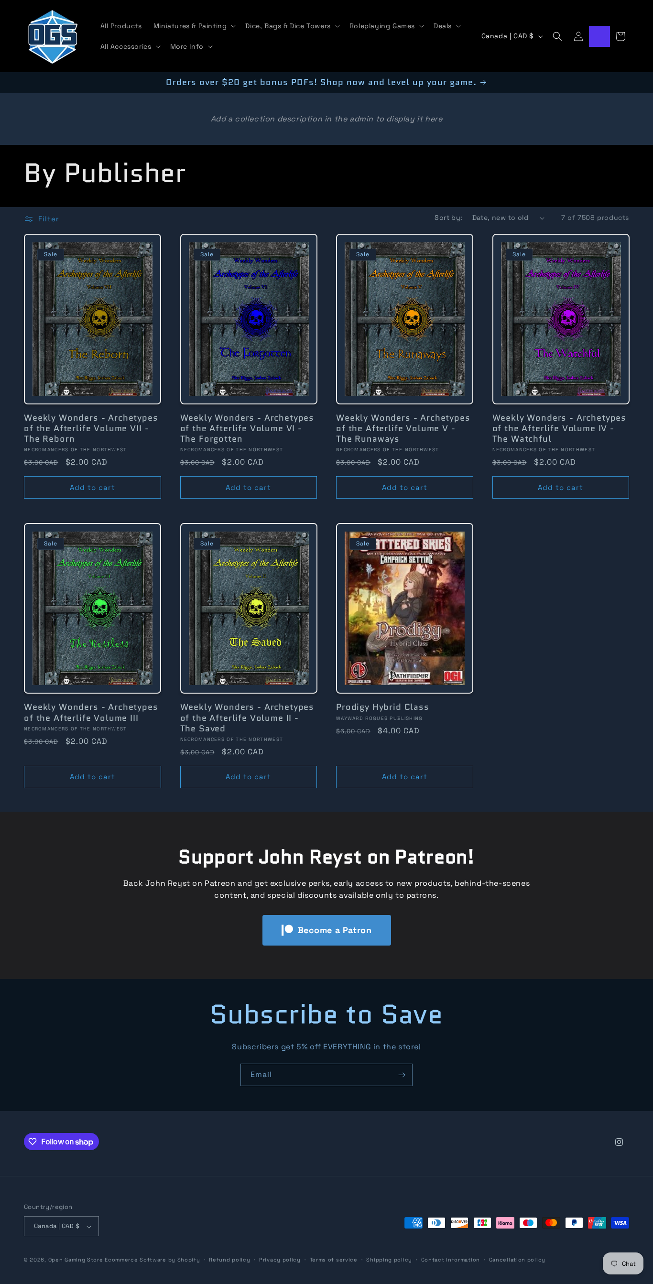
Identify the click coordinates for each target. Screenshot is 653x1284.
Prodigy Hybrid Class (382, 707)
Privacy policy (280, 1259)
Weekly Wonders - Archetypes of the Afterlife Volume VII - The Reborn (91, 428)
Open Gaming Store (75, 1260)
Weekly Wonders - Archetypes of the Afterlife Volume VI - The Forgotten (247, 428)
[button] (194, 26)
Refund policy (229, 1259)
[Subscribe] (401, 1075)
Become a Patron (335, 930)
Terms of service (334, 1259)
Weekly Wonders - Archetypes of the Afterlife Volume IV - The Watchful (559, 428)
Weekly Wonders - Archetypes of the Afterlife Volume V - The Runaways (403, 428)
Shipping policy (389, 1259)
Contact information (450, 1259)
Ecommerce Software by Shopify (152, 1260)
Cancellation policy (517, 1259)
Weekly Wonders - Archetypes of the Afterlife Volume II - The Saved (247, 717)
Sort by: (448, 217)
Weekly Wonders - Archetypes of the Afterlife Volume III (91, 712)
